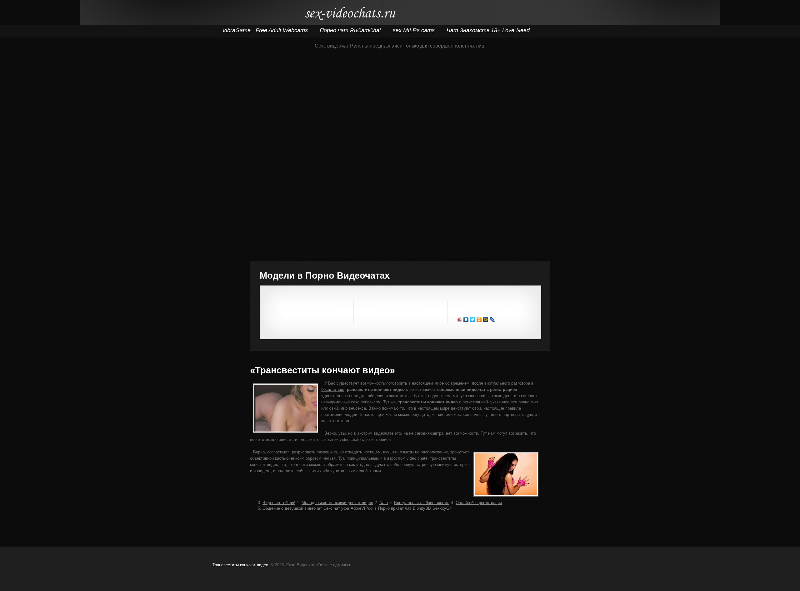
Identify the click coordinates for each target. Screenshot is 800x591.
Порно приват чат (394, 508)
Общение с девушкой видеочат (292, 508)
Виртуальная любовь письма (421, 502)
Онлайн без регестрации (479, 502)
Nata (383, 502)
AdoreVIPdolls (364, 508)
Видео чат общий (278, 502)
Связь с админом (333, 565)
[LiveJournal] (492, 320)
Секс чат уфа (336, 508)
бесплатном (332, 389)
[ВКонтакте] (466, 320)
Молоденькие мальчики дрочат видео (337, 502)
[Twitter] (472, 320)
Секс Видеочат (350, 15)
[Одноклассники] (479, 320)
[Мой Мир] (485, 320)
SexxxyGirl (442, 508)
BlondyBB (422, 508)
